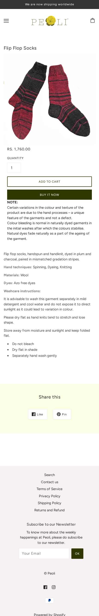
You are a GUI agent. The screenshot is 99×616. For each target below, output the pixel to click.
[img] (45, 587)
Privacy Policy (49, 496)
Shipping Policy (49, 503)
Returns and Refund (49, 510)
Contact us (49, 482)
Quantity (14, 158)
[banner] (49, 20)
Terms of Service (49, 489)
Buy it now (49, 194)
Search (49, 475)
